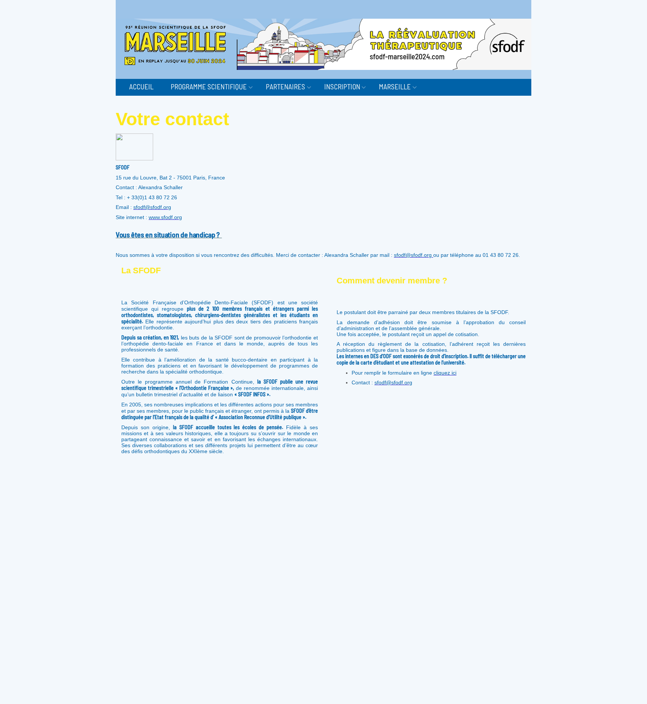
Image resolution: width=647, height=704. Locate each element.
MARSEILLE (395, 86)
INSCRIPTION (342, 86)
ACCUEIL (141, 86)
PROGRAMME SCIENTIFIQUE (209, 86)
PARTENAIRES (285, 86)
